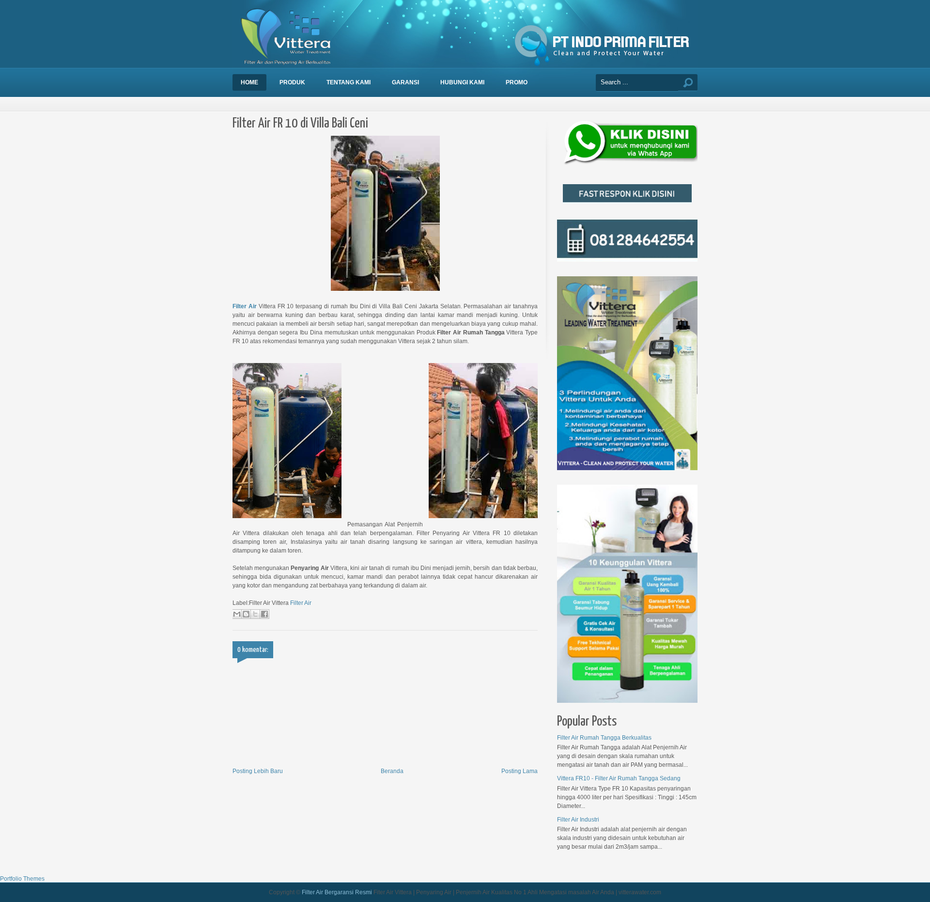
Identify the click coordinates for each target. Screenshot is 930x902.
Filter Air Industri (578, 819)
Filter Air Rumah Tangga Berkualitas (604, 737)
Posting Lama (519, 771)
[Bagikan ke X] (255, 614)
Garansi (405, 82)
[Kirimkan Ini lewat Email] (237, 614)
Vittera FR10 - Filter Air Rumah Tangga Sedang (619, 778)
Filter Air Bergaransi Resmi (337, 892)
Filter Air (244, 306)
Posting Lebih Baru (257, 771)
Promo (516, 82)
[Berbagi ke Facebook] (264, 614)
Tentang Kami (348, 82)
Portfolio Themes (22, 878)
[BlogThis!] (246, 614)
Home (249, 82)
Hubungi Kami (462, 82)
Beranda (392, 771)
